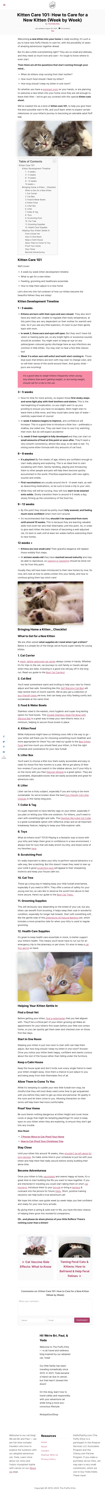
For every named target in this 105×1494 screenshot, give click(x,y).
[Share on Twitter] (3, 741)
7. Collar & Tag (31, 212)
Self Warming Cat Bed (72, 688)
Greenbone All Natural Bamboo (62, 917)
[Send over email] (3, 752)
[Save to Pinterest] (3, 746)
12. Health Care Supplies (36, 227)
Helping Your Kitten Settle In (36, 230)
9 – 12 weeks (31, 181)
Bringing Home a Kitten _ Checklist (39, 187)
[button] (53, 161)
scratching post (45, 868)
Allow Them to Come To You (37, 243)
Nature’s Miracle (55, 772)
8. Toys (28, 215)
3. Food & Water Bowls (35, 199)
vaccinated (49, 1176)
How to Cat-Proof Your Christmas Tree (42, 1141)
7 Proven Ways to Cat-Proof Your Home (42, 1136)
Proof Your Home (33, 246)
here (33, 848)
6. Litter (28, 209)
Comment (82, 1320)
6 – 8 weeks (30, 178)
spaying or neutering (58, 561)
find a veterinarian (55, 1018)
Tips (52, 31)
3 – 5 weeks (30, 175)
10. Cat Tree (30, 221)
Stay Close (30, 249)
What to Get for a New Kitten (38, 190)
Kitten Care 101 (26, 165)
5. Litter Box (30, 206)
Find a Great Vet (32, 234)
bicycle (56, 1187)
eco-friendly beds (27, 695)
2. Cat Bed (30, 196)
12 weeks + (30, 184)
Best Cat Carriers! (55, 672)
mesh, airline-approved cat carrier (38, 661)
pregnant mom (50, 89)
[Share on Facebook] (3, 736)
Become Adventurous (35, 252)
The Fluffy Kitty (54, 24)
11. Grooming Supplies (35, 224)
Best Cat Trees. (65, 894)
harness (76, 1187)
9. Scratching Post (33, 218)
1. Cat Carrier (31, 193)
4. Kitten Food (31, 203)
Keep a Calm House (34, 240)
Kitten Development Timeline (36, 168)
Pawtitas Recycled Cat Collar (76, 818)
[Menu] (4, 5)
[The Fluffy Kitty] (52, 4)
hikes (58, 1191)
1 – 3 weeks (30, 172)
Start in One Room (33, 237)
